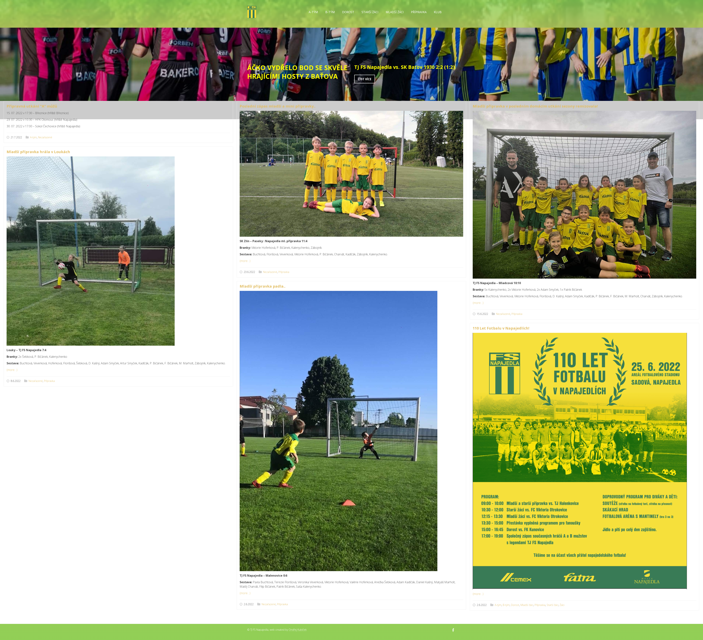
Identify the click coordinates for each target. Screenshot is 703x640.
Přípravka (283, 272)
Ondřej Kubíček (298, 629)
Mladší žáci (526, 605)
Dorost (348, 12)
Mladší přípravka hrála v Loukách (38, 151)
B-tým (506, 605)
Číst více (364, 79)
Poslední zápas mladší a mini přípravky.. (277, 106)
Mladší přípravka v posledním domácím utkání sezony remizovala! (535, 106)
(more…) (245, 261)
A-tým (33, 137)
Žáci (562, 605)
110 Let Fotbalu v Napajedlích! (501, 328)
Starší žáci (552, 605)
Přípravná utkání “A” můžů (32, 106)
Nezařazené (45, 137)
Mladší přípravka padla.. (262, 286)
